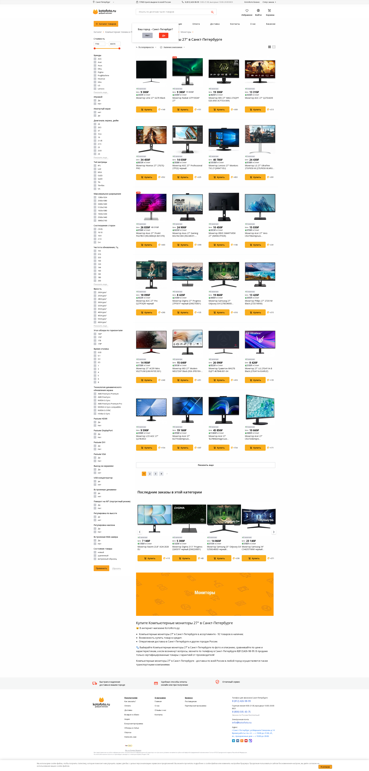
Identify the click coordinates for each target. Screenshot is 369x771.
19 (99, 137)
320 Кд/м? (102, 305)
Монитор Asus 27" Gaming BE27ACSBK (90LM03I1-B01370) (185, 234)
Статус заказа (268, 2)
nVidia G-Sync (104, 413)
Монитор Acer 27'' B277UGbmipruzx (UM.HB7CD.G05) (181, 437)
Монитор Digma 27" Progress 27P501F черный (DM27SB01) (186, 302)
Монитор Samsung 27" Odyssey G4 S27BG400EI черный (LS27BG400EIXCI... (221, 302)
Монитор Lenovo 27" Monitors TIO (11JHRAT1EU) (223, 166)
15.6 (99, 134)
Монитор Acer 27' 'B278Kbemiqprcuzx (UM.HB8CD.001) (218, 437)
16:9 (99, 235)
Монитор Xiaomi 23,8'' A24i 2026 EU (153, 548)
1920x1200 (102, 214)
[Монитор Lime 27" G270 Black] (151, 71)
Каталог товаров (107, 23)
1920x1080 (102, 210)
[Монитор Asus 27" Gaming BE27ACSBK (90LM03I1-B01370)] (187, 207)
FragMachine (103, 75)
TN (99, 182)
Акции (127, 719)
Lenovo (101, 88)
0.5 (99, 362)
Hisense (101, 78)
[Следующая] (167, 474)
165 (99, 274)
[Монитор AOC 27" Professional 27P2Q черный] (187, 139)
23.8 (99, 150)
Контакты (159, 714)
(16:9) (100, 229)
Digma (100, 72)
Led (99, 169)
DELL (100, 68)
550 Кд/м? (102, 319)
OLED (100, 175)
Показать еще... (101, 92)
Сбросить (116, 568)
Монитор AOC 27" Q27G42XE (259, 98)
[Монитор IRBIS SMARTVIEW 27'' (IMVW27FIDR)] (224, 207)
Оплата (127, 706)
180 (99, 277)
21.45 (100, 140)
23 (99, 147)
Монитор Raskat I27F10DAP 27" (185, 99)
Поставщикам (191, 701)
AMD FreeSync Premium (108, 393)
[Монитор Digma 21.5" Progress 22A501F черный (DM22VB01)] (189, 519)
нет (99, 112)
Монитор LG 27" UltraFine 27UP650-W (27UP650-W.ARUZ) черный (260, 166)
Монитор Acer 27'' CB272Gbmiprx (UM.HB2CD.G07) (253, 437)
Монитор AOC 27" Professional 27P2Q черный (187, 166)
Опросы (127, 732)
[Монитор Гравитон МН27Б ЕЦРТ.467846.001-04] (224, 342)
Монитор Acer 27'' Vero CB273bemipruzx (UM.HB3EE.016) (256, 234)
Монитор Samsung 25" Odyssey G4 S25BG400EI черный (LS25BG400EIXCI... (224, 548)
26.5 (99, 127)
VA (99, 188)
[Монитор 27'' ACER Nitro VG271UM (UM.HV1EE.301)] (151, 342)
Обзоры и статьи (131, 728)
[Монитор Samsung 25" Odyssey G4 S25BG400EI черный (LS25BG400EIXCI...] (224, 519)
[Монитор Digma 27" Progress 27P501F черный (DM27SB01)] (187, 274)
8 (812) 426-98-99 (191, 2)
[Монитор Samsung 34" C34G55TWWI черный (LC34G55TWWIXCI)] (259, 519)
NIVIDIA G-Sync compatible (109, 407)
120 (99, 264)
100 (99, 260)
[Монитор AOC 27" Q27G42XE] (260, 71)
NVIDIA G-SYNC (104, 410)
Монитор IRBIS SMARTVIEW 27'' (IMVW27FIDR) (222, 234)
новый (101, 552)
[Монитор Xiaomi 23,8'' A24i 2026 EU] (155, 519)
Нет (147, 35)
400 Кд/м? (102, 312)
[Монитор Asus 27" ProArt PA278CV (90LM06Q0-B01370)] (151, 207)
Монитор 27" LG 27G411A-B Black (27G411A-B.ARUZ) (258, 369)
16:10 (100, 232)
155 (99, 251)
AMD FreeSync (104, 397)
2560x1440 (102, 217)
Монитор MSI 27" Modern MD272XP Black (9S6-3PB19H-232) (186, 369)
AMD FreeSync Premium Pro (110, 403)
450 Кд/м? (102, 315)
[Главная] (97, 32)
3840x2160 (102, 220)
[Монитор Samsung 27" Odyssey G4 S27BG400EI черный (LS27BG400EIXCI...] (224, 274)
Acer (100, 62)
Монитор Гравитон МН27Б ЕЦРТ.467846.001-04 (222, 369)
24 (99, 154)
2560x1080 (102, 200)
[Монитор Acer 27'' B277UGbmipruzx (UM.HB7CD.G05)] (187, 410)
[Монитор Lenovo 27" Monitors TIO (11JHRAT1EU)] (224, 139)
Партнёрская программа (195, 706)
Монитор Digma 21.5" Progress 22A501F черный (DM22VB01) (187, 548)
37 (99, 130)
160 (99, 270)
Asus (100, 65)
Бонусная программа (133, 723)
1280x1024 (102, 197)
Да (163, 35)
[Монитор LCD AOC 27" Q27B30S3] (151, 410)
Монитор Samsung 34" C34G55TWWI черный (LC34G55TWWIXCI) (253, 548)
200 (99, 280)
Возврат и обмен (131, 714)
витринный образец (107, 559)
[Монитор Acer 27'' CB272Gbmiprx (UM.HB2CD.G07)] (260, 410)
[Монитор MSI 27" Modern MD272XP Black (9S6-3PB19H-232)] (187, 342)
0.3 (99, 359)
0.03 (99, 352)
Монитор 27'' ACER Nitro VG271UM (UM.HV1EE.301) (148, 369)
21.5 (99, 144)
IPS (99, 165)
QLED (100, 179)
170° (100, 337)
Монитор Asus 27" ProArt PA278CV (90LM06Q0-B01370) (150, 234)
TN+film (101, 185)
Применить (101, 568)
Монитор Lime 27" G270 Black (150, 98)
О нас (157, 706)
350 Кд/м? (102, 309)
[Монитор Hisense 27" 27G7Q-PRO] (151, 139)
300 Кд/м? (102, 302)
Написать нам (130, 737)
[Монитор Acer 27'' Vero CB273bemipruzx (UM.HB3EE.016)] (260, 207)
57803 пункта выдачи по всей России (155, 2)
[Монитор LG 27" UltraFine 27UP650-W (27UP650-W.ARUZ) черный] (260, 139)
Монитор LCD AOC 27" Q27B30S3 (147, 437)
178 (99, 340)
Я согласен (325, 767)
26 (99, 124)
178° (100, 344)
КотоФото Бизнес (252, 2)
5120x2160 (102, 207)
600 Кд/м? (102, 322)
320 (99, 257)
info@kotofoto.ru (242, 722)
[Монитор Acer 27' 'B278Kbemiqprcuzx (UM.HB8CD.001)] (224, 410)
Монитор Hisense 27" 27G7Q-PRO (150, 166)
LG (99, 85)
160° (100, 334)
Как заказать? (130, 701)
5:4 (99, 242)
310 (99, 254)
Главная (158, 701)
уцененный (103, 555)
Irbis (100, 82)
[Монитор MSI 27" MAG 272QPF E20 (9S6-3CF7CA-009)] (224, 71)
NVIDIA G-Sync (104, 400)
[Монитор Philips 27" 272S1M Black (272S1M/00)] (260, 274)
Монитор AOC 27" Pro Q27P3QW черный (147, 302)
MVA (100, 172)
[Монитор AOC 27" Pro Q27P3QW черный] (151, 274)
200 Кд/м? (102, 292)
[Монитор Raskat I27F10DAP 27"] (187, 71)
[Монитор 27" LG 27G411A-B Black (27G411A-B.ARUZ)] (260, 342)
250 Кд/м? (102, 295)
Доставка (128, 710)
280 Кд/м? (102, 299)
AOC (100, 59)
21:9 (99, 239)
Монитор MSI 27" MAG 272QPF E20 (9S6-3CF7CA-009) (224, 99)
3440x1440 (102, 204)
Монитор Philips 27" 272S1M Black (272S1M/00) (258, 302)
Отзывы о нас (160, 710)
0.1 (99, 355)
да (99, 115)
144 (99, 267)
